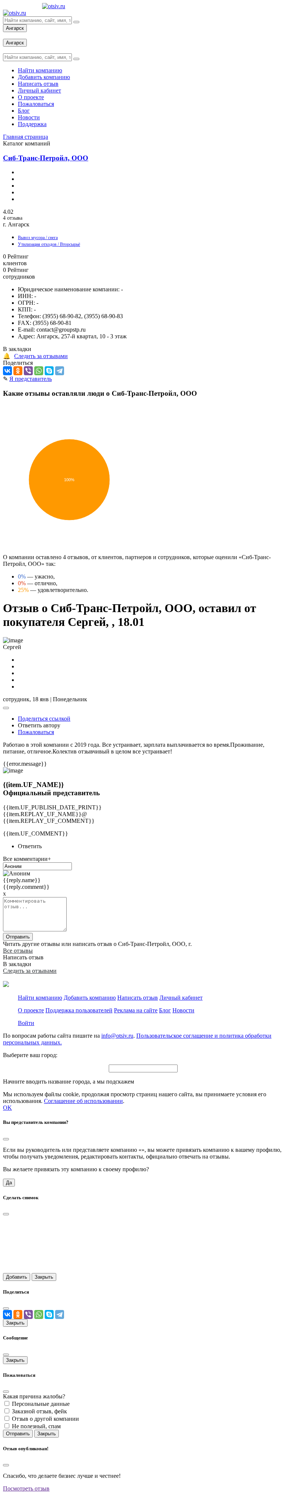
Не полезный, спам (36, 1426)
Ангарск (15, 28)
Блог (165, 1010)
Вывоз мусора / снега (38, 237)
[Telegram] (59, 370)
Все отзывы (18, 950)
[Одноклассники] (17, 370)
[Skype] (49, 370)
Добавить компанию (90, 997)
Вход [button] (9, 35)
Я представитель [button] (30, 379)
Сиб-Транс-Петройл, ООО (45, 158)
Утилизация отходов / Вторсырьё (49, 244)
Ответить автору (39, 725)
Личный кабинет (181, 997)
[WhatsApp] (38, 370)
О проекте (31, 1010)
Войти (26, 1023)
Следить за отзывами (41, 356)
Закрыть (44, 1277)
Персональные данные (41, 1404)
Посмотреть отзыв (26, 1488)
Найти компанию (40, 997)
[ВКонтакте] (7, 370)
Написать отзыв (137, 997)
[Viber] (28, 370)
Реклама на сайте (136, 1010)
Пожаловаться (36, 732)
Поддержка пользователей (78, 1010)
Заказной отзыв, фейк (39, 1411)
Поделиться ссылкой (44, 718)
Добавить (16, 1277)
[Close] (6, 1139)
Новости (183, 1010)
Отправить (18, 937)
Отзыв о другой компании (45, 1419)
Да (9, 1182)
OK (7, 1107)
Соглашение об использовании (83, 1101)
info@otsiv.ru (117, 1035)
